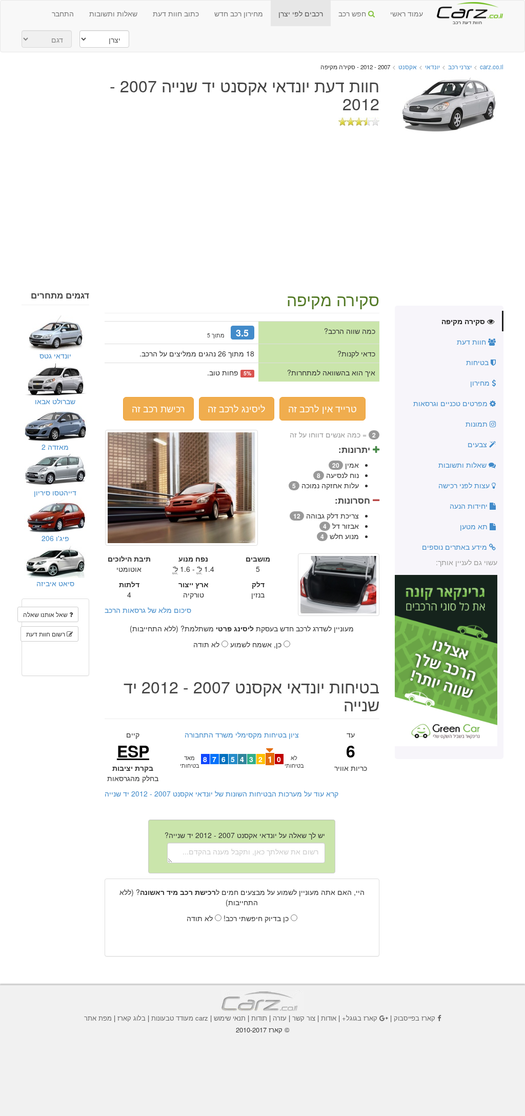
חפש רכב (353, 13)
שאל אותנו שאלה (46, 614)
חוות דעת (472, 341)
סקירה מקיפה (464, 321)
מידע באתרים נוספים (455, 547)
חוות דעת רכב (467, 10)
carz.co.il (491, 67)
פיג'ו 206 (55, 538)
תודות (259, 1018)
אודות (328, 1018)
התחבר (63, 13)
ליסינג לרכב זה (237, 408)
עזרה (280, 1018)
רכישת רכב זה (158, 408)
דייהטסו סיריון (55, 492)
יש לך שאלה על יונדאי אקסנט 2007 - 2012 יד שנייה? (245, 835)
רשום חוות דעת (46, 633)
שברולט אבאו (55, 401)
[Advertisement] (262, 213)
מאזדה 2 (55, 447)
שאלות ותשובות (113, 13)
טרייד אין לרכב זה (322, 408)
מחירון (481, 382)
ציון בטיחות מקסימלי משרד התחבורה (242, 734)
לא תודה (207, 644)
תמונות (478, 423)
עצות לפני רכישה (465, 485)
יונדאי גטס (55, 355)
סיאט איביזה (55, 583)
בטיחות (478, 362)
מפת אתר (98, 1018)
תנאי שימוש (230, 1018)
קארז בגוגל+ (359, 1018)
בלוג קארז (131, 1018)
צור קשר (303, 1018)
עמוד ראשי (406, 13)
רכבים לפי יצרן (300, 13)
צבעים (478, 444)
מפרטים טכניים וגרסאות (451, 403)
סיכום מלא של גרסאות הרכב (148, 610)
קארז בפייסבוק (414, 1018)
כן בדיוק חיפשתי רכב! (257, 918)
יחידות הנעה (470, 506)
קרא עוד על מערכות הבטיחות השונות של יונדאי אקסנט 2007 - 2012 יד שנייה (221, 793)
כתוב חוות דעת (176, 13)
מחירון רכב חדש (238, 13)
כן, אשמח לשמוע (257, 644)
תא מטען (475, 526)
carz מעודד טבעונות (179, 1018)
